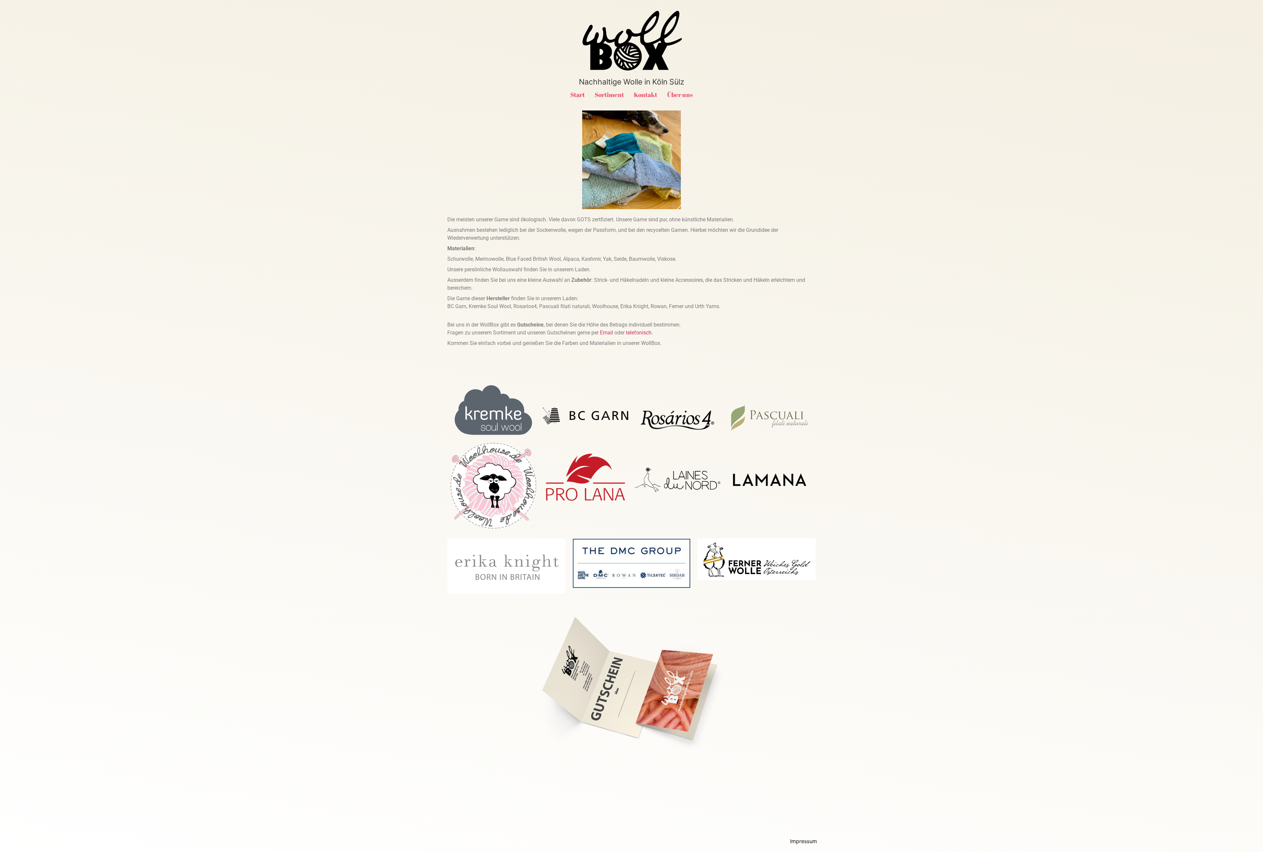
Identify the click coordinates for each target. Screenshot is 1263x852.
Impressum (803, 841)
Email (606, 332)
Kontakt (645, 94)
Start (577, 94)
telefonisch (639, 332)
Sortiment (609, 94)
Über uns (680, 94)
